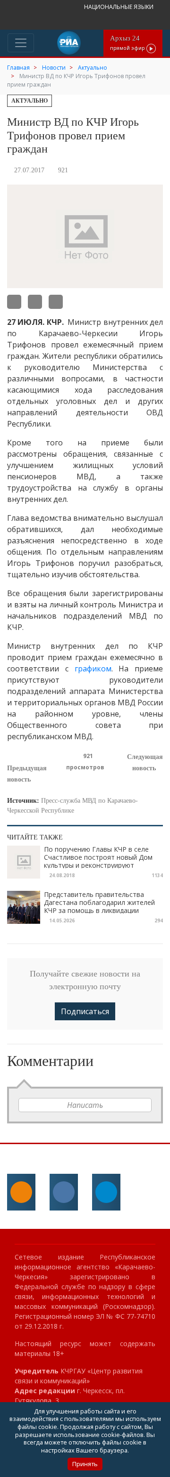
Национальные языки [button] (119, 7)
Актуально (29, 100)
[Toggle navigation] (21, 42)
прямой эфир (128, 42)
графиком (93, 668)
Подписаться (85, 1011)
